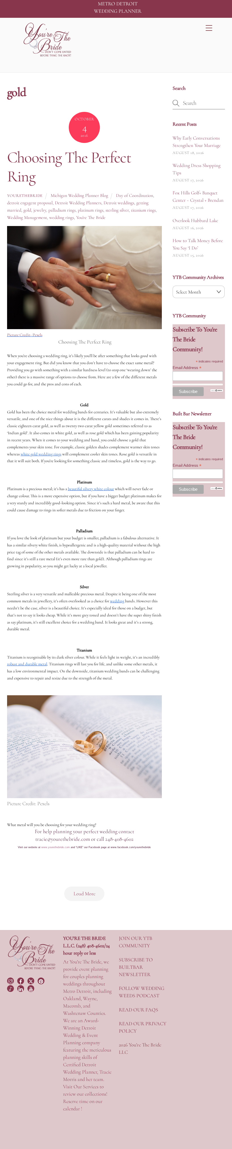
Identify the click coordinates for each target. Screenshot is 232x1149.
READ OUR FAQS (138, 1010)
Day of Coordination (134, 195)
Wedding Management (27, 217)
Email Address (187, 367)
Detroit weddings (119, 203)
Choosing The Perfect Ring (69, 167)
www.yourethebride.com (55, 847)
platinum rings (90, 210)
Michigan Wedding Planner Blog (79, 195)
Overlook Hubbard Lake (195, 220)
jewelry (39, 210)
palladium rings (62, 210)
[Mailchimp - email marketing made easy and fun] (216, 390)
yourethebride (25, 195)
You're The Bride (91, 217)
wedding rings (61, 217)
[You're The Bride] (31, 969)
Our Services (86, 1086)
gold (27, 210)
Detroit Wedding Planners (78, 203)
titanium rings (143, 210)
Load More (84, 893)
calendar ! (72, 1108)
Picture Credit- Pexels (24, 334)
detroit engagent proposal (30, 203)
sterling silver (117, 210)
